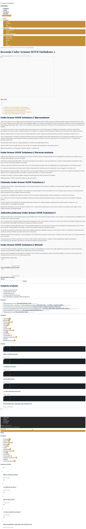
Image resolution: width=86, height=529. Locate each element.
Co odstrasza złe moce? (9, 291)
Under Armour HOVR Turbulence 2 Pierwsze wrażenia (17, 109)
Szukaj (2, 279)
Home (4, 18)
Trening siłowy (9, 26)
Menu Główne (6, 15)
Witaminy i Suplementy (11, 33)
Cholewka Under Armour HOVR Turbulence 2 (15, 110)
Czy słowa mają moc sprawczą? (11, 295)
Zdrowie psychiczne (8, 35)
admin (11, 47)
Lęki (6, 41)
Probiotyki (8, 31)
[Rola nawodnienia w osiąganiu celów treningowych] (6, 400)
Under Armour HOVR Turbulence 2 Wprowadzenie (16, 107)
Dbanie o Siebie (9, 38)
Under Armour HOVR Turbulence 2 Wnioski (14, 113)
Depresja (8, 40)
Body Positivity (9, 36)
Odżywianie (6, 28)
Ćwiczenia (6, 20)
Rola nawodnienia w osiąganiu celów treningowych (16, 296)
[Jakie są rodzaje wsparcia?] (6, 351)
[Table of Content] (43, 103)
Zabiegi (5, 339)
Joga (7, 25)
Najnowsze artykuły (6, 464)
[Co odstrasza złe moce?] (6, 363)
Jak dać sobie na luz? (8, 293)
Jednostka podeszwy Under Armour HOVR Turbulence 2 (18, 112)
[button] (1, 15)
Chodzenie (8, 23)
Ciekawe (3, 343)
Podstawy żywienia (10, 30)
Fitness (5, 325)
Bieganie (8, 21)
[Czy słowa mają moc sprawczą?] (6, 388)
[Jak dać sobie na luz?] (6, 375)
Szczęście (8, 45)
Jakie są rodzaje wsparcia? (10, 290)
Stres (7, 43)
